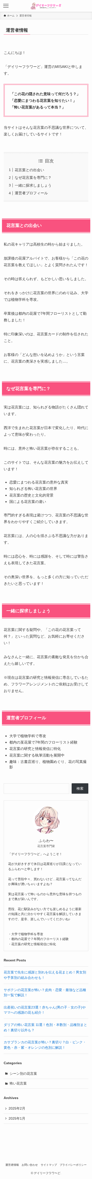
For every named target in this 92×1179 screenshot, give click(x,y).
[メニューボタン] (6, 6)
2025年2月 (17, 1108)
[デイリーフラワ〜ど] (46, 6)
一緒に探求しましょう (33, 185)
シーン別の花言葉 (23, 1073)
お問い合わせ (30, 1164)
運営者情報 (12, 1164)
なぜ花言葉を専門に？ (33, 177)
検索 (80, 788)
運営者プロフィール (31, 193)
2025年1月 (17, 1118)
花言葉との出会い (29, 170)
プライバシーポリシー (73, 1164)
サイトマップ (49, 1164)
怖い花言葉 (18, 1083)
